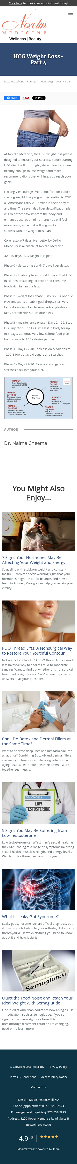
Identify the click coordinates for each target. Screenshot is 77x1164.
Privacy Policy (58, 1067)
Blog (33, 81)
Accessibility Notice (54, 1077)
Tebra (56, 1149)
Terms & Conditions (22, 1077)
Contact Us (38, 1087)
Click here (15, 3)
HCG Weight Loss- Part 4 (55, 81)
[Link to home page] (32, 24)
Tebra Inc (37, 1067)
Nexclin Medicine (14, 81)
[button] (70, 14)
